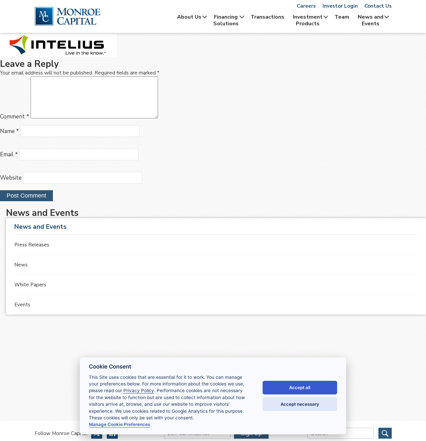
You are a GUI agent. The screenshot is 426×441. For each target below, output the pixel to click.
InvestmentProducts (307, 20)
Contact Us (378, 6)
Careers (306, 6)
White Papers (30, 284)
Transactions (267, 17)
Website (11, 178)
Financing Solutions (226, 20)
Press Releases (31, 244)
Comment (14, 116)
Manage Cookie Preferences (119, 424)
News (21, 264)
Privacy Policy (138, 390)
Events (22, 304)
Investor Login (340, 6)
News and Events (370, 20)
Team (341, 17)
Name (9, 131)
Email (9, 154)
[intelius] (58, 55)
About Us (189, 17)
